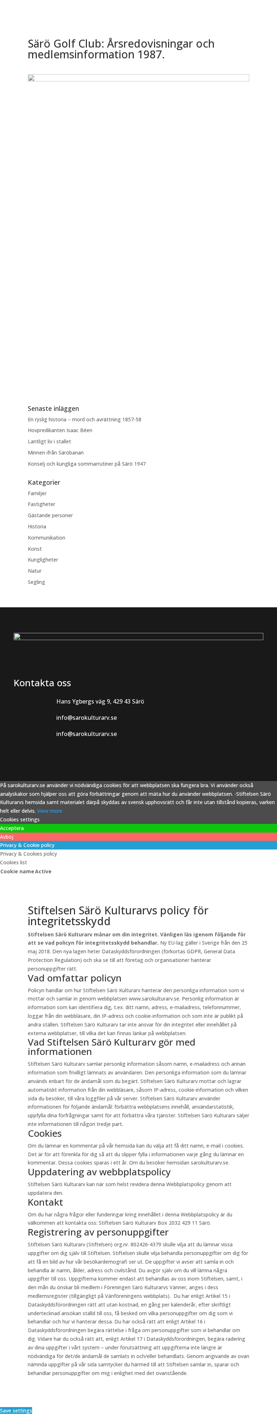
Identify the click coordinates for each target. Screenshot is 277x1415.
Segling (36, 581)
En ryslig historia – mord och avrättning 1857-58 (84, 419)
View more (49, 810)
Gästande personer (50, 515)
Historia (37, 526)
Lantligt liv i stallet (49, 441)
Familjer (37, 493)
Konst (35, 548)
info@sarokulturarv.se (86, 718)
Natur (34, 570)
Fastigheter (41, 504)
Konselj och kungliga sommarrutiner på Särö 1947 (87, 463)
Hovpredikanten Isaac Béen (61, 430)
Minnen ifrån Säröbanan (56, 452)
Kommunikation (46, 537)
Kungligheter (43, 559)
